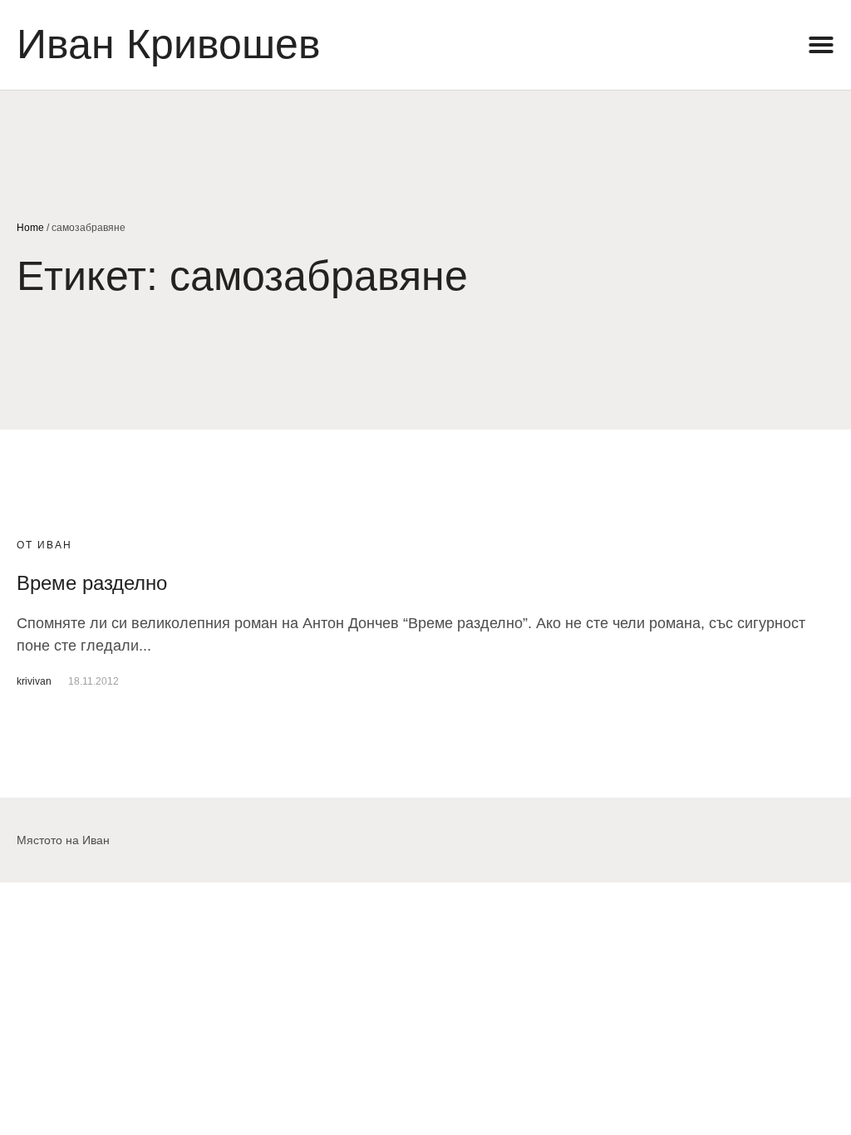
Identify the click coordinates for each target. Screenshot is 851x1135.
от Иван (44, 545)
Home (30, 227)
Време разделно (92, 583)
